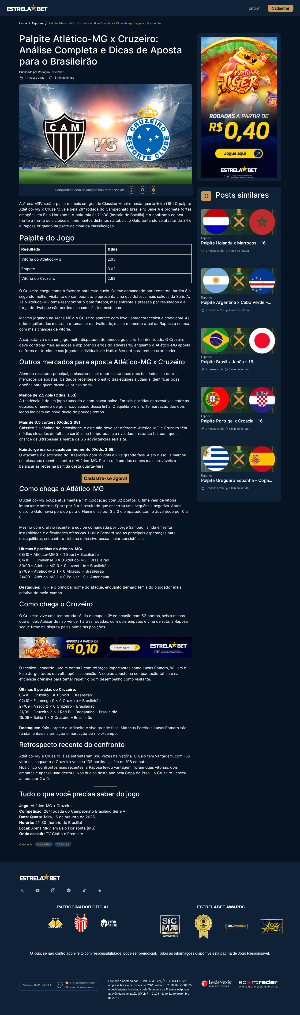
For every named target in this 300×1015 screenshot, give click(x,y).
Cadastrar (280, 8)
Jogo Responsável (253, 953)
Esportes (44, 844)
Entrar (254, 8)
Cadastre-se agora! (105, 478)
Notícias (63, 844)
